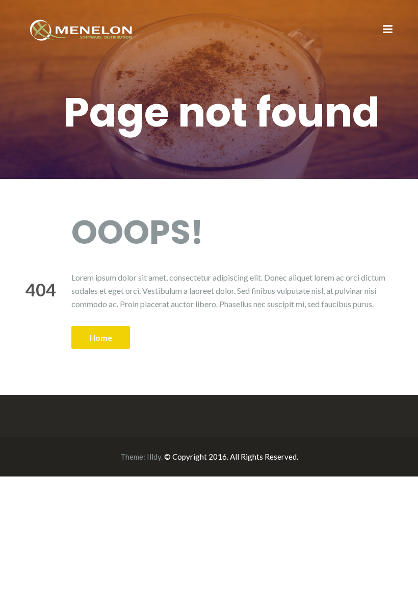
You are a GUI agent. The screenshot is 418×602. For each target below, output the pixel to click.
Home (100, 337)
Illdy (154, 456)
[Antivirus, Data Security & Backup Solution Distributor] (81, 29)
